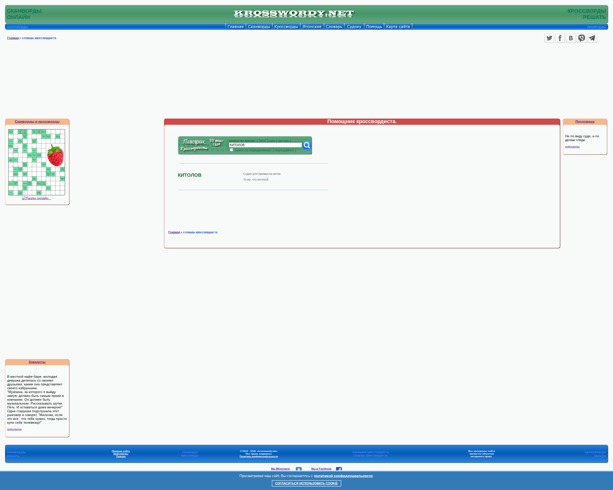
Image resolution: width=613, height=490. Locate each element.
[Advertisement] (306, 82)
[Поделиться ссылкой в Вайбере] (581, 38)
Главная (13, 38)
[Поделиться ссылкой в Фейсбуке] (560, 38)
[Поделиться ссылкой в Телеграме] (592, 38)
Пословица (585, 121)
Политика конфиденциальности (259, 456)
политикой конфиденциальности (343, 476)
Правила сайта (121, 451)
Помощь (121, 456)
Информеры (121, 453)
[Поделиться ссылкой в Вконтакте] (571, 38)
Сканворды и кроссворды (37, 121)
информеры (14, 429)
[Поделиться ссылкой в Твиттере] (549, 38)
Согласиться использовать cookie (306, 483)
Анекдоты (37, 362)
